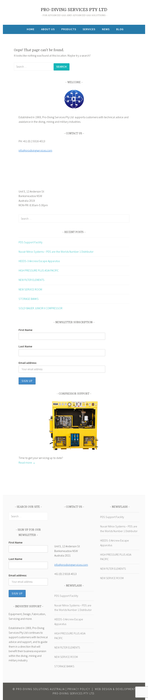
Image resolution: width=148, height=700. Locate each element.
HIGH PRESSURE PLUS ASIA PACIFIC (39, 270)
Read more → (27, 462)
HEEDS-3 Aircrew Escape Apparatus (39, 261)
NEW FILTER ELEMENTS (31, 280)
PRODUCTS (68, 29)
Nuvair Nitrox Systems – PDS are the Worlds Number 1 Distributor (56, 251)
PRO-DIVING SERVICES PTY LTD (74, 9)
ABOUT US (48, 29)
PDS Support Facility (30, 242)
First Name (25, 330)
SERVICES (89, 29)
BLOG (120, 29)
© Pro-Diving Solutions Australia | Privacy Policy (51, 689)
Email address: (28, 363)
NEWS (106, 29)
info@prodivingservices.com (35, 150)
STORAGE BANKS (29, 299)
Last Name (25, 346)
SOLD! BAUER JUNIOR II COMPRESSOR (40, 308)
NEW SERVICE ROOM (30, 289)
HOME (30, 29)
